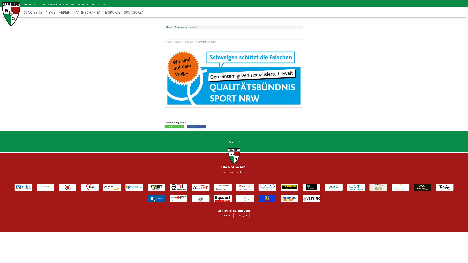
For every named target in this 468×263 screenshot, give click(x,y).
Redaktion (91, 5)
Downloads (52, 5)
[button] (174, 126)
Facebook (226, 215)
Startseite (33, 12)
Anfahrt (42, 5)
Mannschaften (87, 12)
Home (169, 27)
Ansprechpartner (78, 5)
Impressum (101, 5)
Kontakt (27, 5)
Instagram (242, 215)
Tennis (35, 5)
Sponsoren (134, 12)
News (50, 12)
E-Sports (112, 12)
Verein (65, 12)
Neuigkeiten (181, 27)
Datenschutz (64, 5)
